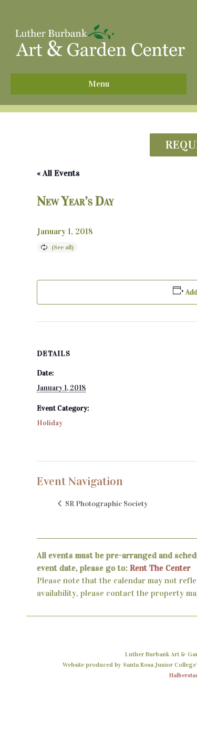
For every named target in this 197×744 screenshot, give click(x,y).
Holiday (50, 422)
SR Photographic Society (106, 503)
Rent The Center (160, 568)
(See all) (62, 247)
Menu (98, 84)
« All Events (58, 173)
